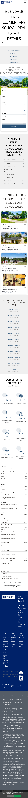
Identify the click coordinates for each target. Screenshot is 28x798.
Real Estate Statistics (14, 51)
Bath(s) (3, 107)
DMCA (17, 695)
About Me (6, 637)
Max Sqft (4, 119)
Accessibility (11, 695)
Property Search (14, 48)
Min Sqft (4, 113)
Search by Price (14, 56)
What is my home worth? (6, 645)
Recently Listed (14, 53)
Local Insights (14, 62)
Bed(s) (3, 102)
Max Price (4, 96)
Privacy (4, 695)
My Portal (5, 640)
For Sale (6, 635)
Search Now (14, 126)
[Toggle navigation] (25, 2)
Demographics (14, 59)
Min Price (4, 90)
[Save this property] (25, 213)
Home (5, 633)
